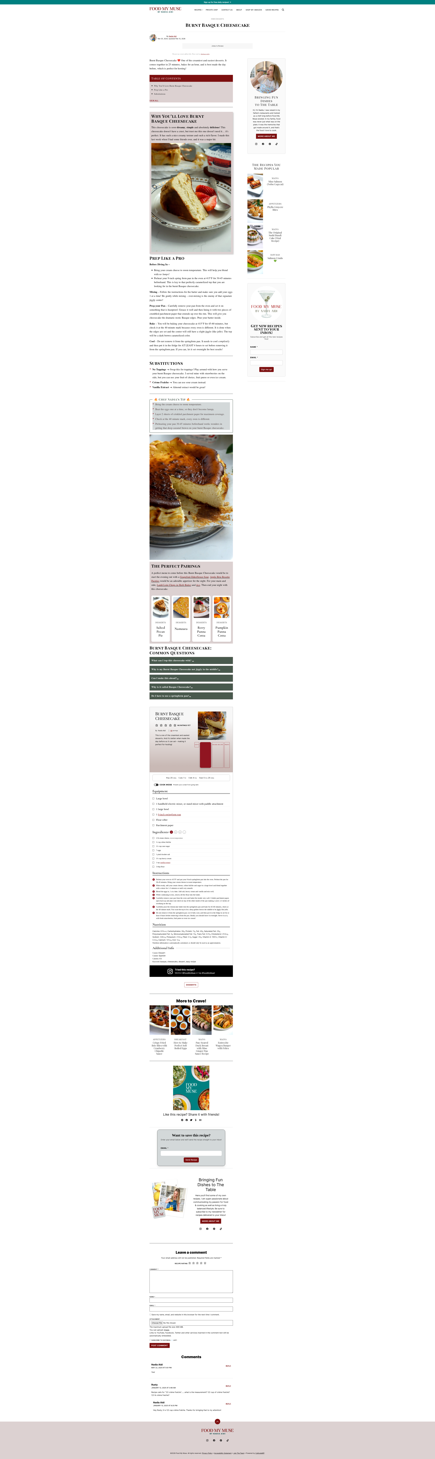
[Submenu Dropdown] (202, 10)
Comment (154, 1253)
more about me (210, 1205)
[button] (157, 725)
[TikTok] (220, 1213)
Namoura (181, 628)
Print (223, 744)
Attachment (155, 1303)
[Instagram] (200, 1213)
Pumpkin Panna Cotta (221, 631)
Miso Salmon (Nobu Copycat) (275, 183)
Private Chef (212, 10)
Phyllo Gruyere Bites (275, 208)
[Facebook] (207, 1213)
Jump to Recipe (218, 46)
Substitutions (160, 93)
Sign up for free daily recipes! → (217, 2)
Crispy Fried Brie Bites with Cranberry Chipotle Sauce (159, 1032)
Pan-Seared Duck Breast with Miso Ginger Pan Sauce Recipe (202, 1032)
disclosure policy (205, 54)
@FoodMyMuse (189, 957)
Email (164, 1132)
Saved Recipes (272, 10)
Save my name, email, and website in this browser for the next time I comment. (185, 1298)
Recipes (198, 10)
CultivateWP (259, 1437)
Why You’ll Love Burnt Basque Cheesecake (173, 85)
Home (213, 19)
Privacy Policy (207, 1437)
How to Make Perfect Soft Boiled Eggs (180, 1029)
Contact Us (227, 10)
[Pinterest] (214, 1213)
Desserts (220, 19)
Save (201, 744)
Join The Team (238, 1437)
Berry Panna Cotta (201, 631)
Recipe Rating (181, 1247)
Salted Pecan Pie (160, 631)
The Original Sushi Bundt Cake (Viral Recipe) (275, 236)
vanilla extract (165, 845)
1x (215, 813)
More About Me (266, 136)
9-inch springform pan (169, 796)
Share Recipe (211, 744)
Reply (228, 1350)
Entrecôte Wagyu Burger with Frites (223, 1029)
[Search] (282, 9)
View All (227, 100)
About (239, 10)
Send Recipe (191, 1144)
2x (220, 813)
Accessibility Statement (223, 1437)
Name (152, 1281)
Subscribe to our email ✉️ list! (164, 1324)
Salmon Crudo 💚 (275, 259)
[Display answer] (230, 659)
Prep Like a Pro (161, 89)
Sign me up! (266, 369)
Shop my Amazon (254, 10)
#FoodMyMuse (208, 957)
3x (224, 813)
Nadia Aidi (172, 36)
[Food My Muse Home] (165, 9)
